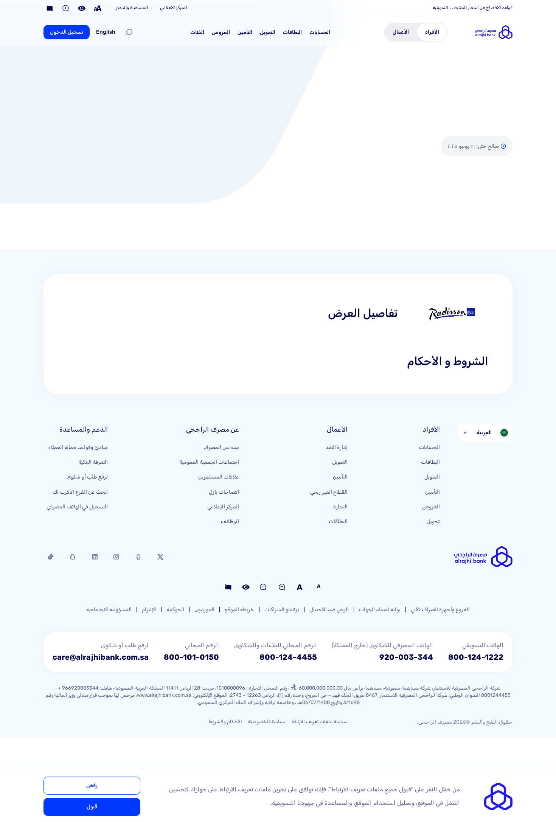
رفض (92, 785)
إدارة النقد (336, 447)
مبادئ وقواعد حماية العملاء (78, 447)
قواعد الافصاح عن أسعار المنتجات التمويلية (473, 7)
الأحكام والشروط (225, 721)
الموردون (204, 609)
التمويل (267, 32)
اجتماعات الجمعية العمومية (209, 462)
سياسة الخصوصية (266, 721)
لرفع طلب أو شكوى (87, 477)
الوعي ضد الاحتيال (329, 609)
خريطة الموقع (239, 609)
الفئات (197, 32)
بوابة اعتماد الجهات (380, 609)
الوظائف (230, 521)
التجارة (340, 506)
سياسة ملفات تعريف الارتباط (319, 721)
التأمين (245, 32)
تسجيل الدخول (66, 32)
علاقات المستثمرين (218, 477)
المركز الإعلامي (223, 506)
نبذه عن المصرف (221, 447)
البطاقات (292, 32)
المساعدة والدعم (132, 7)
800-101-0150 (191, 657)
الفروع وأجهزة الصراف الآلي (440, 609)
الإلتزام (149, 609)
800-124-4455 (288, 657)
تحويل (433, 521)
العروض (221, 32)
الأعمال (401, 32)
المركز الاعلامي (173, 7)
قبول (92, 806)
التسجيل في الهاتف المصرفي (77, 506)
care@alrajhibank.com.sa (101, 657)
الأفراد (432, 32)
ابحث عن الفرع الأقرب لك (80, 492)
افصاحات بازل (224, 492)
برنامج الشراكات (281, 609)
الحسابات (319, 32)
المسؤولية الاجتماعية (109, 609)
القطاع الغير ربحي (329, 492)
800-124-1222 (475, 657)
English (105, 32)
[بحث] (129, 32)
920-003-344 (406, 657)
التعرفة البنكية (93, 462)
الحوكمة (175, 609)
